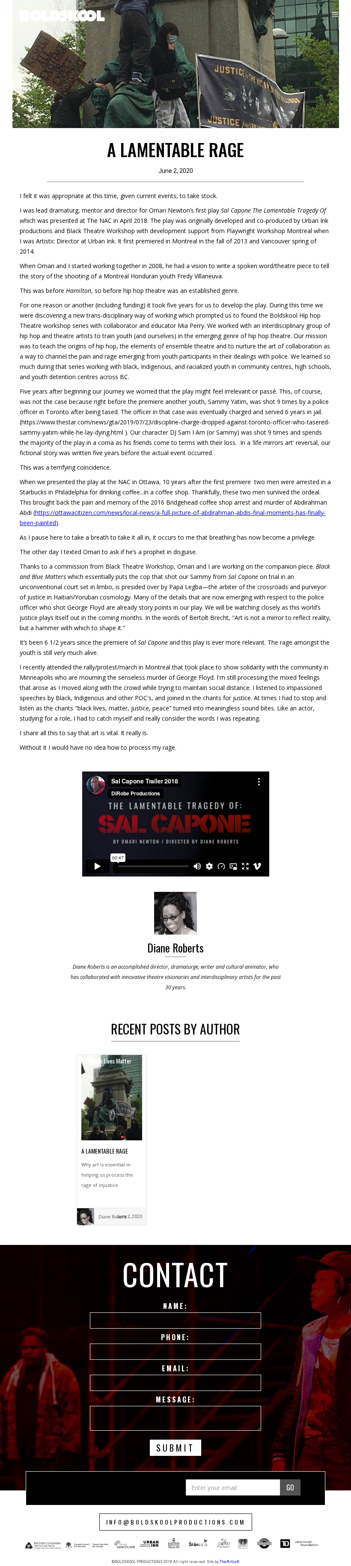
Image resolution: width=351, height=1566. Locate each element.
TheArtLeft (229, 1562)
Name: (175, 1306)
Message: (176, 1399)
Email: (176, 1368)
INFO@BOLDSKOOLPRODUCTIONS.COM (175, 1521)
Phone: (175, 1337)
